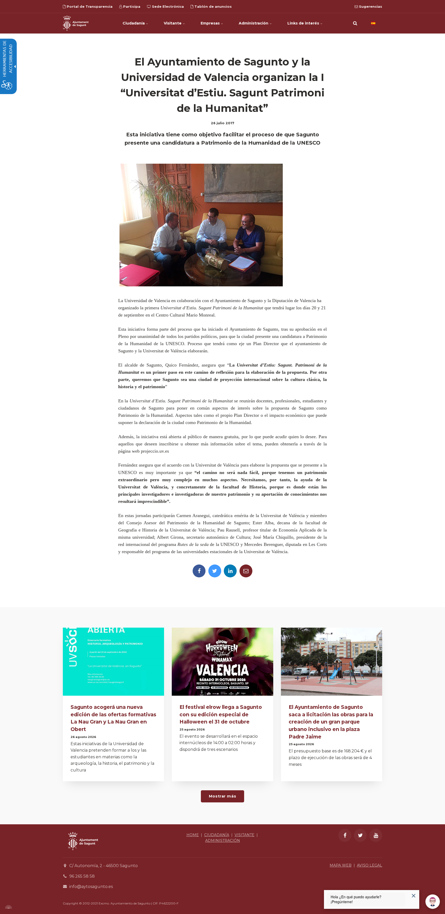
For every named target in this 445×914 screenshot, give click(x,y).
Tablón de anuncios (212, 6)
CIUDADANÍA (216, 835)
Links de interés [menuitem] (303, 23)
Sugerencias (370, 6)
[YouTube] (375, 835)
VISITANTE (244, 835)
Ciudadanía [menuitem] (134, 23)
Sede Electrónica (167, 6)
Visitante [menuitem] (173, 23)
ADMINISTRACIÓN (222, 840)
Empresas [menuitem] (211, 23)
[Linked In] (230, 570)
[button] (355, 23)
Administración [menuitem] (254, 23)
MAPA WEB (341, 865)
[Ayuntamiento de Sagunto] (76, 23)
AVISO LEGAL (369, 865)
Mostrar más (222, 796)
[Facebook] (199, 570)
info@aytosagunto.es (91, 886)
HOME (192, 835)
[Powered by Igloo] (7, 907)
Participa (131, 6)
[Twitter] (214, 570)
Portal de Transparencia (89, 6)
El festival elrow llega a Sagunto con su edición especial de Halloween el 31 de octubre (220, 714)
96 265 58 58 (82, 876)
